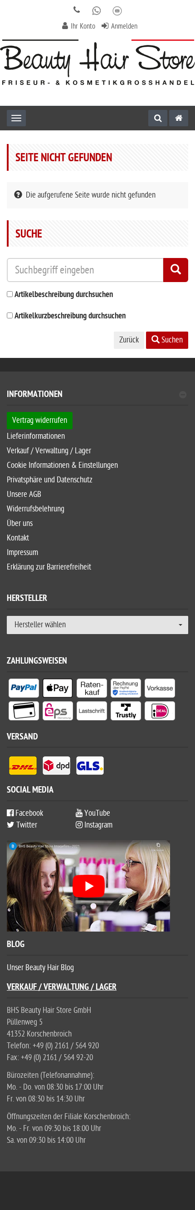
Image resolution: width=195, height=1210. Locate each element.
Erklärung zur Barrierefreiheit (49, 567)
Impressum (22, 552)
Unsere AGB (24, 494)
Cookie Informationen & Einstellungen (62, 465)
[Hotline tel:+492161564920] (77, 10)
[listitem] (24, 690)
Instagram (97, 825)
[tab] (97, 398)
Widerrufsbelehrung (35, 509)
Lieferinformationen (36, 436)
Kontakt (18, 538)
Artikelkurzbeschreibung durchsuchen (70, 316)
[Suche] (157, 118)
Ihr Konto (83, 26)
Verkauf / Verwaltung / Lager (49, 451)
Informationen (35, 395)
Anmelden (124, 26)
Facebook (28, 813)
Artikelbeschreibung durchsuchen (64, 295)
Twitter (26, 825)
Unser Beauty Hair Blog (40, 967)
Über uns (20, 523)
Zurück (129, 340)
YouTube (96, 813)
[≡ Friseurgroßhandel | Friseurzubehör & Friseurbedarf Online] (97, 62)
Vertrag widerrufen (39, 420)
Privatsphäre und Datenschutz (50, 480)
